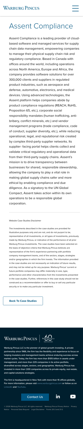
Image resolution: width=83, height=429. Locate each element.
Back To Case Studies (23, 301)
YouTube (21, 387)
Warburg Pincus (21, 8)
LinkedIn (8, 387)
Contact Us (35, 397)
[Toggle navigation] (74, 8)
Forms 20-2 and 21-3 (54, 409)
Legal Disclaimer (37, 409)
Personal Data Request (20, 409)
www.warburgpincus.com (49, 383)
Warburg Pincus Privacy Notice (57, 406)
